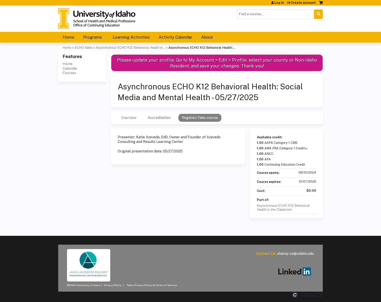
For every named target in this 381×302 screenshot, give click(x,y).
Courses (69, 73)
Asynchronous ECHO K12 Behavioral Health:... (201, 47)
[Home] (96, 19)
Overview (128, 118)
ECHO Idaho (84, 47)
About (207, 37)
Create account (303, 2)
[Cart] (321, 4)
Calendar (70, 68)
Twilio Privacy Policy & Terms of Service (152, 285)
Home (68, 37)
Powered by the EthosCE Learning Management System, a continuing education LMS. (307, 295)
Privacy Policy (112, 285)
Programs (92, 37)
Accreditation (159, 118)
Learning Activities (131, 37)
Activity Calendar (175, 37)
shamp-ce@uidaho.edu (295, 253)
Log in (279, 2)
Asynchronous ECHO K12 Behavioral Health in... (130, 47)
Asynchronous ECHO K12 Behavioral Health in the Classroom (283, 208)
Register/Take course (200, 118)
